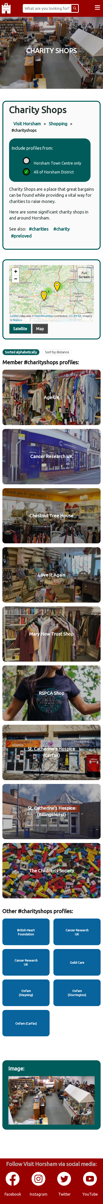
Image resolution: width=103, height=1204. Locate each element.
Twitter (64, 1194)
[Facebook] (13, 1185)
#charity (61, 228)
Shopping (58, 123)
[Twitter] (64, 1185)
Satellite (20, 328)
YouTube (90, 1194)
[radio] (25, 160)
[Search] (75, 8)
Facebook (13, 1194)
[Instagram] (39, 1185)
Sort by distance (57, 352)
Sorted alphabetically (21, 352)
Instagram (38, 1194)
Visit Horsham (27, 123)
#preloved (21, 235)
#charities (39, 228)
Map (40, 328)
